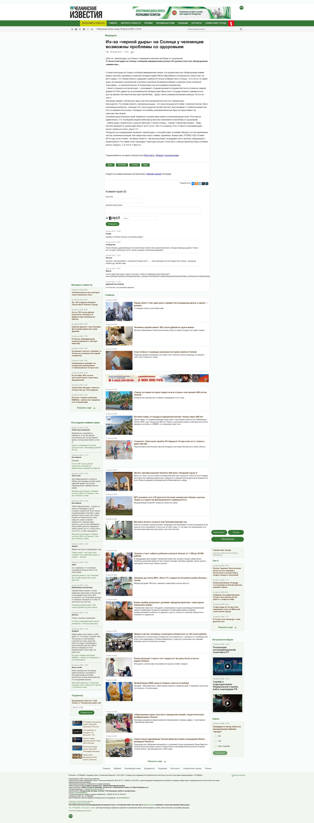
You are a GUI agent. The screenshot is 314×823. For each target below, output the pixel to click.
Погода (236, 532)
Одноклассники (171, 155)
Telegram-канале (154, 174)
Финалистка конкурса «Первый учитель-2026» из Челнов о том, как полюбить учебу (85, 494)
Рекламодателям (165, 23)
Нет (220, 741)
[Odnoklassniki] (80, 29)
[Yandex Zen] (76, 29)
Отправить (112, 224)
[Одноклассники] (196, 183)
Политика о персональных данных (81, 801)
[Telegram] (92, 29)
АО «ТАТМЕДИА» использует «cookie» (82, 808)
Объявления (227, 539)
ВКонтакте (149, 155)
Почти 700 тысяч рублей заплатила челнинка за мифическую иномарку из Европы (86, 466)
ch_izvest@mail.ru (80, 792)
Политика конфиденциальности (80, 810)
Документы (149, 768)
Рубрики (148, 23)
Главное (113, 23)
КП (136, 129)
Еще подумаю (224, 746)
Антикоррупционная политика (79, 803)
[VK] (72, 29)
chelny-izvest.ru (149, 805)
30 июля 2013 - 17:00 (119, 52)
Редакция (183, 23)
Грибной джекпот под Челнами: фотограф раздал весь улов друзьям (85, 578)
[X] (203, 183)
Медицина (111, 36)
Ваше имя (109, 196)
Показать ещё (84, 408)
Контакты (196, 23)
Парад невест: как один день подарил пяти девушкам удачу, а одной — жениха (86, 555)
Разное (208, 768)
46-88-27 (100, 789)
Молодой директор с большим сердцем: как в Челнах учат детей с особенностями (86, 685)
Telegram (159, 155)
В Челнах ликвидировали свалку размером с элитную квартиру (85, 622)
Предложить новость (93, 23)
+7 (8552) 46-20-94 (90, 789)
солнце (134, 165)
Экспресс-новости (131, 23)
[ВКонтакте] (193, 183)
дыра (110, 165)
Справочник (192, 768)
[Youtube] (84, 29)
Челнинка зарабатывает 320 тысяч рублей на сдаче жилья (84, 606)
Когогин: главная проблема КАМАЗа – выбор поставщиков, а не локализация (86, 658)
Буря (145, 165)
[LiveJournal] (206, 183)
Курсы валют (219, 532)
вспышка (122, 165)
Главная (106, 768)
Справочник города (215, 23)
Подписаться (86, 712)
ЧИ (107, 52)
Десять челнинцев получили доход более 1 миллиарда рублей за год (86, 448)
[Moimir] (88, 29)
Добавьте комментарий (114, 205)
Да (219, 736)
